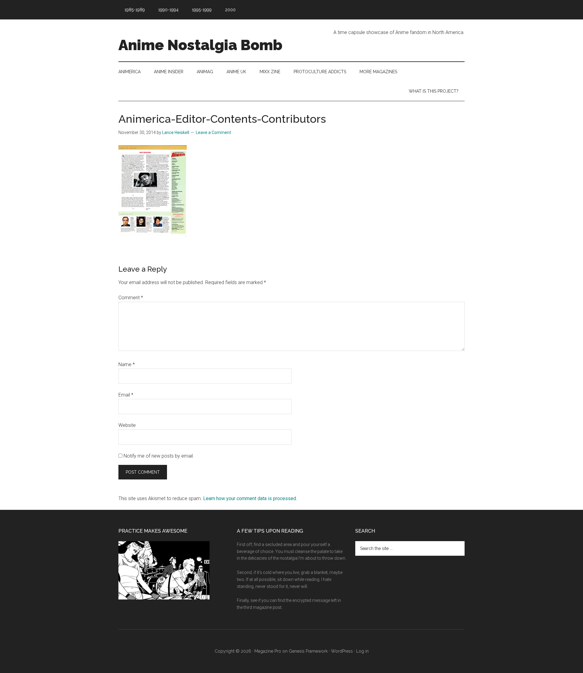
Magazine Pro (267, 651)
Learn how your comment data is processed (249, 498)
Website (127, 425)
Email (125, 395)
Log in (362, 651)
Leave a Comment (213, 132)
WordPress (342, 651)
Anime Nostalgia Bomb (200, 44)
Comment (130, 297)
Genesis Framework (308, 651)
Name (126, 364)
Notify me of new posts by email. (159, 456)
